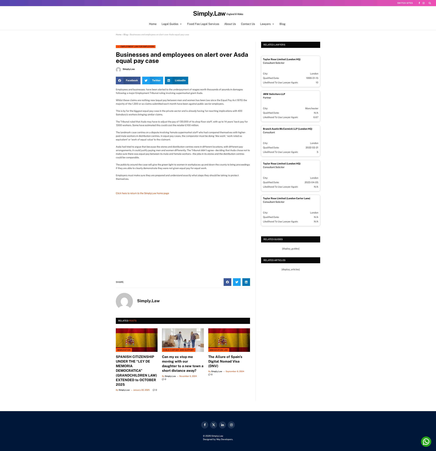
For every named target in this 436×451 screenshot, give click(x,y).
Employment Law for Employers (137, 46)
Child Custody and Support (178, 350)
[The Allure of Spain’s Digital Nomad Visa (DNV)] (229, 340)
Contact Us (248, 24)
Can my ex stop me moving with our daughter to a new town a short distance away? (182, 364)
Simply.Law (124, 390)
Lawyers (265, 24)
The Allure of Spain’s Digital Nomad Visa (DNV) (225, 361)
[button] (128, 80)
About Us (230, 24)
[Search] (429, 3)
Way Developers (224, 439)
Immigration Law (219, 350)
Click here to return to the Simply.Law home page (142, 193)
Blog (282, 24)
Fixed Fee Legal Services (203, 24)
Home (153, 24)
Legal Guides (170, 24)
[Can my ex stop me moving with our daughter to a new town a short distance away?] (183, 340)
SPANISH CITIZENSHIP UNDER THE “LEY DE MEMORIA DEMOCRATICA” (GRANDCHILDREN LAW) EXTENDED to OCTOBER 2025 (136, 371)
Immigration (124, 350)
